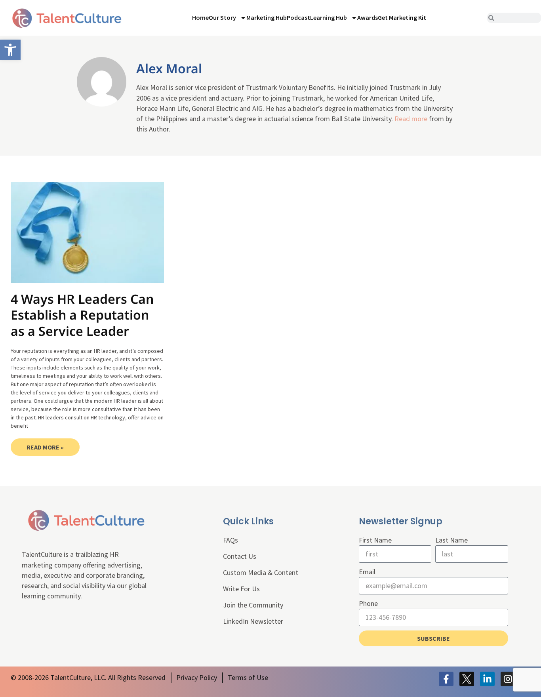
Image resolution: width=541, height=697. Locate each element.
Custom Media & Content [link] (260, 572)
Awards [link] (367, 17)
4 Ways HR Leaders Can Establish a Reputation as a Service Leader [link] (82, 314)
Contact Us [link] (239, 556)
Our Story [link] (222, 17)
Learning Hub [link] (328, 17)
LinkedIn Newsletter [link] (253, 621)
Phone (368, 603)
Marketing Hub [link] (266, 17)
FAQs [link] (230, 540)
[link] (10, 50)
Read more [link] (410, 118)
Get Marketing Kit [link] (402, 17)
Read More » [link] (45, 447)
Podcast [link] (298, 17)
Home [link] (200, 17)
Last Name (451, 540)
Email (367, 571)
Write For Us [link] (241, 588)
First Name (375, 540)
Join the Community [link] (253, 604)
